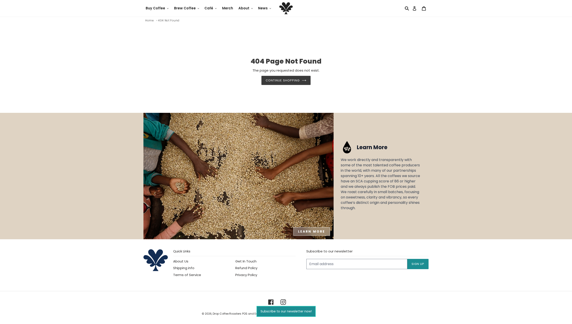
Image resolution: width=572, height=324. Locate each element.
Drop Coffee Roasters (227, 314)
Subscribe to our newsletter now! (286, 311)
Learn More (311, 231)
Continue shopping (283, 80)
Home (149, 20)
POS (244, 314)
